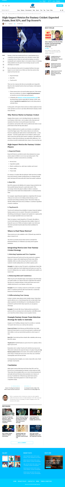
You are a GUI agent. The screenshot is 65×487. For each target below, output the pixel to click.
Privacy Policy (44, 1)
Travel (47, 10)
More (51, 10)
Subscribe (59, 5)
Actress (47, 48)
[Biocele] (32, 6)
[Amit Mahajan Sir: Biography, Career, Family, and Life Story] (36, 412)
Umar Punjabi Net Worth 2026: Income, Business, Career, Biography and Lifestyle (32, 456)
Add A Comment (22, 442)
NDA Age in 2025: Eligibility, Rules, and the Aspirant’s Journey (35, 435)
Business (22, 10)
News (34, 10)
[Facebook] (3, 58)
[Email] (3, 70)
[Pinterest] (3, 67)
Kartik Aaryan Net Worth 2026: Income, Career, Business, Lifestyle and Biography (32, 468)
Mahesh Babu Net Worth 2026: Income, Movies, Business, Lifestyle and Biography (14, 1)
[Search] (60, 10)
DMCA (54, 1)
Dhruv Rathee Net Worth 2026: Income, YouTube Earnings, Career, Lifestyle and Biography (54, 44)
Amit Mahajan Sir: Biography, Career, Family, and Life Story (35, 418)
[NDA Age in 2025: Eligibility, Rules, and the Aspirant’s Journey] (36, 428)
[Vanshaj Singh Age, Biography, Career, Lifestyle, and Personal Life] (22, 428)
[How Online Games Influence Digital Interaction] (8, 428)
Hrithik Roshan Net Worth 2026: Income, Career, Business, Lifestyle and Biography (32, 473)
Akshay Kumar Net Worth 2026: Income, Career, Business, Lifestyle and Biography (56, 72)
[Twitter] (3, 61)
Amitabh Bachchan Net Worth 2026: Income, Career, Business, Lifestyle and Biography (56, 58)
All (6, 13)
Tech (41, 10)
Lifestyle (48, 467)
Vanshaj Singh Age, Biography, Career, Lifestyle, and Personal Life (22, 435)
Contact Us (49, 1)
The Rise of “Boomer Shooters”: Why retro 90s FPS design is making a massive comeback (7, 419)
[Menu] (62, 10)
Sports (37, 10)
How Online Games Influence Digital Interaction (7, 435)
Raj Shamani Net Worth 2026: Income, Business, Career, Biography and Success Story (56, 65)
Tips (44, 10)
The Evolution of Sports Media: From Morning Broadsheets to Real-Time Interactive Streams (22, 419)
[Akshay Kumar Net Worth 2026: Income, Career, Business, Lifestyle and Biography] (47, 72)
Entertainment (29, 10)
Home (41, 1)
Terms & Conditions (58, 1)
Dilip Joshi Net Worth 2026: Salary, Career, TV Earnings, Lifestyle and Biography (32, 464)
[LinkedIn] (3, 64)
